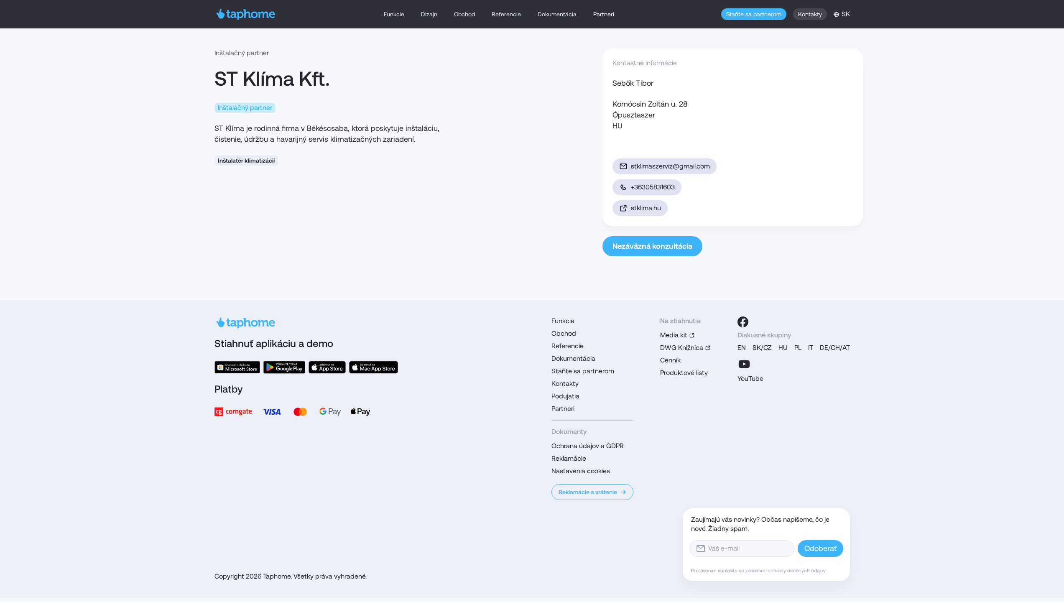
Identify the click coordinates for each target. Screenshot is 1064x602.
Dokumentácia (557, 14)
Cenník (670, 360)
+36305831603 (653, 187)
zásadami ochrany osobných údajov (785, 571)
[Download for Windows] (237, 367)
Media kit (673, 335)
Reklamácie (568, 458)
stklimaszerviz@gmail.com (670, 166)
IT (810, 348)
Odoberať (820, 548)
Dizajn (429, 14)
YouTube (750, 379)
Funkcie (394, 14)
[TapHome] (246, 14)
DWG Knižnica (681, 348)
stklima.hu (646, 208)
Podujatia (565, 396)
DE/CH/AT (835, 348)
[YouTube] (744, 364)
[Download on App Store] (327, 367)
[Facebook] (742, 321)
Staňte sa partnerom (753, 14)
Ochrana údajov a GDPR (587, 446)
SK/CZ (762, 348)
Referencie (506, 14)
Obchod (464, 14)
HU (783, 348)
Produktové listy (684, 373)
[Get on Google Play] (284, 367)
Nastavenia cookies (580, 471)
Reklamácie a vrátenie (588, 492)
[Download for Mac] (373, 367)
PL (797, 348)
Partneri (603, 14)
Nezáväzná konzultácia (652, 246)
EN (741, 348)
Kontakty (810, 14)
